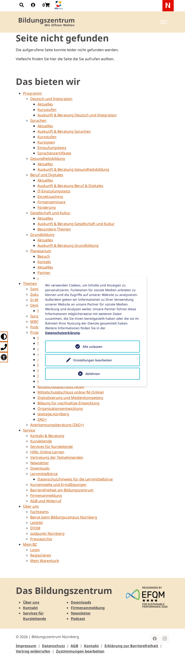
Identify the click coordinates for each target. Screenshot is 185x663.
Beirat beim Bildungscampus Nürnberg (63, 517)
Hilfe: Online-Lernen (47, 451)
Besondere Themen (54, 229)
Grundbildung (42, 234)
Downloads (40, 468)
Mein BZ (30, 544)
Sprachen (38, 120)
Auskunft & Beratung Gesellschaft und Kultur (76, 223)
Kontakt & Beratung (47, 435)
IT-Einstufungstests (53, 191)
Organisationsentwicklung (60, 408)
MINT (34, 321)
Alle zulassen (92, 346)
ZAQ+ (42, 419)
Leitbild (36, 522)
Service (29, 430)
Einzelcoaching (50, 196)
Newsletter (39, 462)
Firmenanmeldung (46, 495)
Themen (30, 283)
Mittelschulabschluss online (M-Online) (70, 392)
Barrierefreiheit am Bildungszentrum (61, 490)
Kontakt (44, 261)
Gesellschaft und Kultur (50, 212)
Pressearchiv (41, 538)
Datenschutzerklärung (62, 333)
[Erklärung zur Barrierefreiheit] (4, 357)
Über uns (31, 506)
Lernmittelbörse (44, 473)
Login (35, 549)
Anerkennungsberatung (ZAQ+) (57, 424)
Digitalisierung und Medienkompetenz (70, 397)
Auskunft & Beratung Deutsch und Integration (77, 115)
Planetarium (40, 250)
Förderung (46, 207)
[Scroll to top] (175, 653)
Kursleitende (41, 441)
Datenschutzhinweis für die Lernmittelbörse (75, 479)
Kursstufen (46, 109)
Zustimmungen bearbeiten (80, 651)
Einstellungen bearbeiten (92, 360)
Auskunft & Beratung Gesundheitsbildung (73, 169)
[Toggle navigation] (163, 22)
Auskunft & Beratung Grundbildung (68, 245)
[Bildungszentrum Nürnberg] (47, 22)
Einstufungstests (51, 147)
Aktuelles (45, 104)
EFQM (35, 528)
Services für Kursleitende (51, 446)
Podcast (78, 618)
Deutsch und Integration (51, 98)
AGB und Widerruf (45, 500)
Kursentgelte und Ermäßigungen (58, 484)
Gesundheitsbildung (47, 158)
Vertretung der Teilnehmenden (56, 457)
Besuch (43, 256)
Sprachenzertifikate (54, 153)
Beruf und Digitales (46, 174)
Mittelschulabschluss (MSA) (60, 386)
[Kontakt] (4, 347)
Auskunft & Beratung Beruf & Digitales (70, 185)
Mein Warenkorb (44, 560)
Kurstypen (46, 142)
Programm (32, 93)
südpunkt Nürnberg (47, 533)
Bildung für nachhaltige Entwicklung (68, 403)
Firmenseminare (51, 201)
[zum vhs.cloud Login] (59, 5)
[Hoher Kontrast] (4, 337)
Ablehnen (92, 374)
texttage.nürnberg (53, 413)
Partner (44, 272)
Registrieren (40, 555)
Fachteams (39, 511)
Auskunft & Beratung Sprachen (64, 131)
